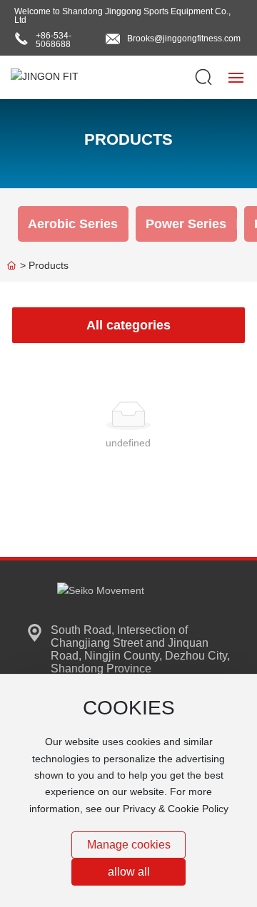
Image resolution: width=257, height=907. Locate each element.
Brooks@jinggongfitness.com (184, 38)
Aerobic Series (73, 224)
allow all (129, 872)
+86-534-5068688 (53, 40)
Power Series (186, 224)
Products (128, 139)
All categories (128, 325)
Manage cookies (129, 845)
